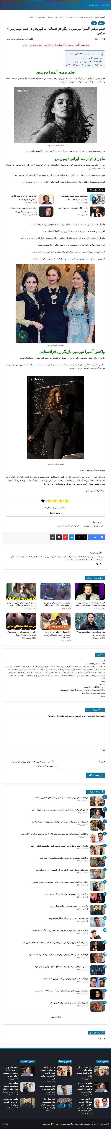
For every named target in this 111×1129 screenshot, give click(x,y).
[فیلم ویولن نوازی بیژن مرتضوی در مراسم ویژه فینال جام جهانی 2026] (64, 1103)
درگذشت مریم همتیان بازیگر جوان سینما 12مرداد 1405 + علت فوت (61, 991)
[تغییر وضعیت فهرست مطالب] (99, 54)
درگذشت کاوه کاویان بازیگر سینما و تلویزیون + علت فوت (65, 979)
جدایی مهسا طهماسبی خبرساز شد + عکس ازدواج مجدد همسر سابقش (60, 882)
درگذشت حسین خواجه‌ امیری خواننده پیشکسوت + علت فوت (64, 858)
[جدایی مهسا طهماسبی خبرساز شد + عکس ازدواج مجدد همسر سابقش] (97, 886)
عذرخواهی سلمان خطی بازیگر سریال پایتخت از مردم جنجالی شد (62, 870)
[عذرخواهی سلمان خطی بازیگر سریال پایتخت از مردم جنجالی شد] (97, 874)
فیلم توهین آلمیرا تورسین (91, 58)
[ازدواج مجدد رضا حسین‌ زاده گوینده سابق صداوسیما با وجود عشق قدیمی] (90, 591)
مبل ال (99, 1039)
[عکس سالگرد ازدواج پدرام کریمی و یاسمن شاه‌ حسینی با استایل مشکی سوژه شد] (97, 946)
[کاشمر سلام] (97, 5)
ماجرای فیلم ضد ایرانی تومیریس (88, 61)
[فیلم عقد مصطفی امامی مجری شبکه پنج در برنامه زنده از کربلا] (21, 621)
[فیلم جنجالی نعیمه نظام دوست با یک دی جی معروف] (90, 621)
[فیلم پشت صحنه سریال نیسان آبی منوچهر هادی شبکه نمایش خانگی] (55, 591)
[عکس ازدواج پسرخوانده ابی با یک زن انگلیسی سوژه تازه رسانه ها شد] (97, 825)
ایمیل (102, 762)
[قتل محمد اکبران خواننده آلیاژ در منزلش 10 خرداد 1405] (46, 199)
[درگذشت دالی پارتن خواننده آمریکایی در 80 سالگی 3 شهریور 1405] (97, 801)
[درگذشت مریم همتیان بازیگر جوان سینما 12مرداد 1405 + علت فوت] (97, 994)
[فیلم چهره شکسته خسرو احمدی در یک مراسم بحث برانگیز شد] (46, 211)
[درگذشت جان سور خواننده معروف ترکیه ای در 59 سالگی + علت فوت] (97, 934)
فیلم (94, 23)
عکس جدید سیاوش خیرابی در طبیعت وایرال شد (69, 906)
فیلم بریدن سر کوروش (93, 526)
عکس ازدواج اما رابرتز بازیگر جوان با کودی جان (69, 1003)
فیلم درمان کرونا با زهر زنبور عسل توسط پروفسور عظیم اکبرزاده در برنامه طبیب (57, 634)
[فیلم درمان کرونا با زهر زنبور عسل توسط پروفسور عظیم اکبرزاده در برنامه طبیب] (55, 621)
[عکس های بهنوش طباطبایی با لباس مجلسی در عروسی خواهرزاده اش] (97, 813)
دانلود (90, 17)
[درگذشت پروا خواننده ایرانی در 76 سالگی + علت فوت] (97, 898)
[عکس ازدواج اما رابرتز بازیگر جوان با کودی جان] (97, 1006)
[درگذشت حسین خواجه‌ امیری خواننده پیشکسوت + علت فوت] (97, 862)
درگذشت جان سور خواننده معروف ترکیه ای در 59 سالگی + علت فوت (60, 930)
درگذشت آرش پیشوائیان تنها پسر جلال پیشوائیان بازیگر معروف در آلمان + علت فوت (54, 834)
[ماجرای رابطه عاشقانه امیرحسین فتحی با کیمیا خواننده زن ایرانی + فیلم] (97, 850)
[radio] (44, 501)
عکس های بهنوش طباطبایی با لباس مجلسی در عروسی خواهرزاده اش (60, 810)
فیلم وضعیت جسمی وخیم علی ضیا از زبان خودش (68, 918)
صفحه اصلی (98, 17)
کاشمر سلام (96, 552)
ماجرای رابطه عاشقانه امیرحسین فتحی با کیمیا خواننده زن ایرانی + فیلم (59, 846)
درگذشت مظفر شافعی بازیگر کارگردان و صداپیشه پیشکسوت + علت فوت (58, 955)
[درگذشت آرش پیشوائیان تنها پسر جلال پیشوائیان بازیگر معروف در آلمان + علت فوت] (97, 837)
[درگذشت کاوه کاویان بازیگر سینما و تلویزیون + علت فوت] (97, 982)
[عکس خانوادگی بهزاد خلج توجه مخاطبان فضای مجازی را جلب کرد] (97, 970)
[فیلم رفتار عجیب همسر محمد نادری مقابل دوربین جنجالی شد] (97, 199)
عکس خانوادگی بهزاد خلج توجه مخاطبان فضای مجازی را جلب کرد (61, 967)
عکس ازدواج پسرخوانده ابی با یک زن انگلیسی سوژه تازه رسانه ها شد (60, 822)
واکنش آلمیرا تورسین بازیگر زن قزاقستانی (84, 65)
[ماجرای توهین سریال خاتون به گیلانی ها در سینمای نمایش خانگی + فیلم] (21, 591)
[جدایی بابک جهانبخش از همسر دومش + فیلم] (97, 211)
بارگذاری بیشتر (55, 1017)
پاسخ (103, 681)
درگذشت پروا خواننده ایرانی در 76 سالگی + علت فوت (66, 894)
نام (103, 750)
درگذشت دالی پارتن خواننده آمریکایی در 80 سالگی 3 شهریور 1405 (61, 798)
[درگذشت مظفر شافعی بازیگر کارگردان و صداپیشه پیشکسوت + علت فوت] (97, 958)
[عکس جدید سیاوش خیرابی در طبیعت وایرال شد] (97, 910)
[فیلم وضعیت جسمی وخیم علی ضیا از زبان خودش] (97, 922)
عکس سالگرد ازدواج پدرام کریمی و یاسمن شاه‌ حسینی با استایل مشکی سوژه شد (55, 942)
